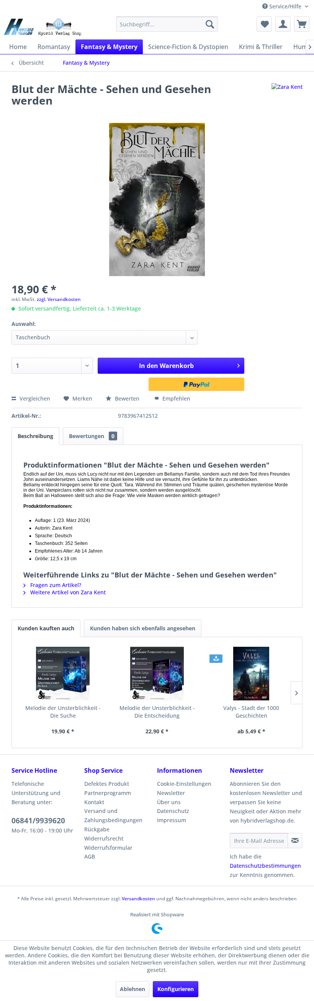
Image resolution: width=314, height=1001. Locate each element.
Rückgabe (97, 829)
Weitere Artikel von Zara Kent (67, 592)
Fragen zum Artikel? (55, 585)
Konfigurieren (175, 989)
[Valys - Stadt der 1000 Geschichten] (251, 673)
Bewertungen (91, 436)
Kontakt (94, 802)
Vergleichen (34, 398)
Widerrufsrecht (103, 838)
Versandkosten (138, 898)
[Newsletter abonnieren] (295, 840)
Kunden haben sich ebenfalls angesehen (142, 628)
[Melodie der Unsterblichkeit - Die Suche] (62, 673)
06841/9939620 (38, 821)
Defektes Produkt (106, 783)
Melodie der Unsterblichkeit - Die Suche (63, 711)
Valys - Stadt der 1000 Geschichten (251, 711)
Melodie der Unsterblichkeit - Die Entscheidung (157, 711)
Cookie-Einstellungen (184, 783)
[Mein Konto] (283, 24)
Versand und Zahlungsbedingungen (113, 815)
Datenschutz (173, 811)
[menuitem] (167, 24)
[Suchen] (210, 24)
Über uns (169, 802)
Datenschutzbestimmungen (265, 865)
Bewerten (127, 398)
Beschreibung (35, 436)
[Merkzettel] (264, 24)
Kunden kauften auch (46, 628)
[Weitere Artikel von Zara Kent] (287, 96)
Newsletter (171, 793)
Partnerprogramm (107, 793)
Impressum (171, 820)
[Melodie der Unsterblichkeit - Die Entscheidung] (157, 673)
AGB (89, 856)
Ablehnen (132, 989)
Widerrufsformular (108, 847)
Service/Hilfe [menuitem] (285, 6)
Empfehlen (175, 398)
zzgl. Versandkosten (59, 299)
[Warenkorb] (301, 24)
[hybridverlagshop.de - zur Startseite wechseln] (43, 26)
